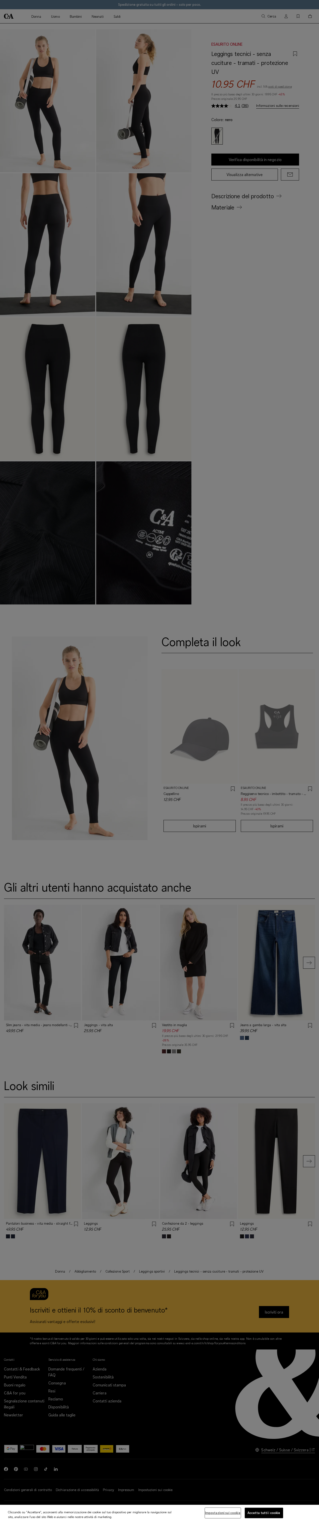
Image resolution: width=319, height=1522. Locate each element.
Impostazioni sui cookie (222, 1513)
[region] (159, 1513)
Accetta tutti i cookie (263, 1513)
